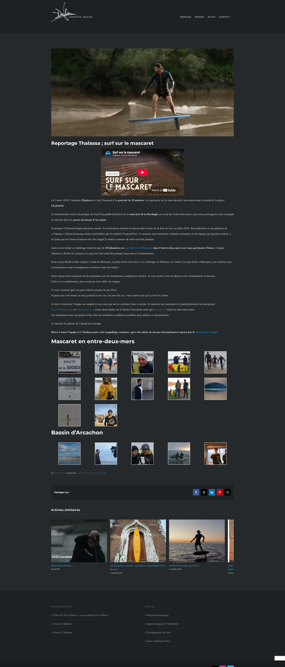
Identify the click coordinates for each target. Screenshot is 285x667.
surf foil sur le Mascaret (138, 247)
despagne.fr (160, 309)
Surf (88, 473)
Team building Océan (158, 643)
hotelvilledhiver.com (62, 309)
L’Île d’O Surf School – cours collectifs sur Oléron (80, 617)
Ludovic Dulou (59, 473)
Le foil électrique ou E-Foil (190, 568)
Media (83, 473)
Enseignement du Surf (158, 634)
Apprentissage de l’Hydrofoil (162, 626)
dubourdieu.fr (84, 309)
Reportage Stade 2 (62, 568)
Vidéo (93, 473)
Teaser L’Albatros (62, 626)
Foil (78, 473)
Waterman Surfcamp (158, 617)
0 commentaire (101, 473)
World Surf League (206, 332)
